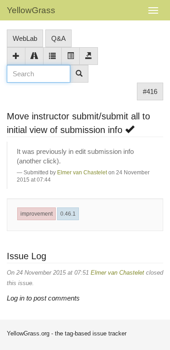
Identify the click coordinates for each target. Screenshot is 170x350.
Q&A (58, 38)
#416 (150, 91)
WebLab (25, 38)
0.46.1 (68, 214)
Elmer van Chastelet (82, 172)
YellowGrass (31, 10)
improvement (36, 214)
